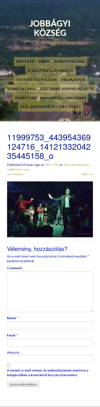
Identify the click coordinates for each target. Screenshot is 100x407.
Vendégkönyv (21, 88)
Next (87, 174)
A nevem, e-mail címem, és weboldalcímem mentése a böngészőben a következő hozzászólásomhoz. (47, 372)
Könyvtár (25, 98)
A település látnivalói (50, 70)
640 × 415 (52, 165)
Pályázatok (73, 79)
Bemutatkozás (69, 61)
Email (11, 335)
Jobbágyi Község (50, 28)
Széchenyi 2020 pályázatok (67, 88)
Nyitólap (25, 61)
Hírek (44, 61)
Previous (15, 174)
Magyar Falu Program (63, 98)
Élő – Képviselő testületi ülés (50, 106)
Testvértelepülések (36, 79)
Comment (14, 268)
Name (11, 318)
